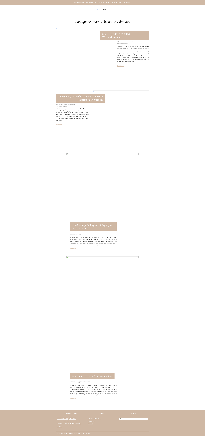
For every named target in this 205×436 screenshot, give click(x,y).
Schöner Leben (79, 2)
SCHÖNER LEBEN (75, 423)
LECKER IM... (70, 421)
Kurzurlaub (73, 418)
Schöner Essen (116, 2)
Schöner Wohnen (104, 2)
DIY (67, 418)
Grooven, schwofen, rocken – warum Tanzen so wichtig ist (81, 98)
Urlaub (59, 426)
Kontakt (90, 424)
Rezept (67, 423)
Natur (77, 421)
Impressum (91, 421)
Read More (120, 65)
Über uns (127, 2)
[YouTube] (105, 12)
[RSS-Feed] (107, 12)
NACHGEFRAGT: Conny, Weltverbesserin (116, 35)
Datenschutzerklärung (94, 418)
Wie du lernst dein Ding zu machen (92, 376)
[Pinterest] (100, 12)
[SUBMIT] (147, 418)
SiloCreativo (86, 433)
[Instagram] (98, 12)
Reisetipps (60, 423)
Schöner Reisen (91, 2)
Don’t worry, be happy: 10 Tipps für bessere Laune (92, 226)
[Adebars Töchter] (102, 10)
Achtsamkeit (60, 418)
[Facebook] (102, 12)
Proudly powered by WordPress (65, 433)
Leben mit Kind (61, 421)
